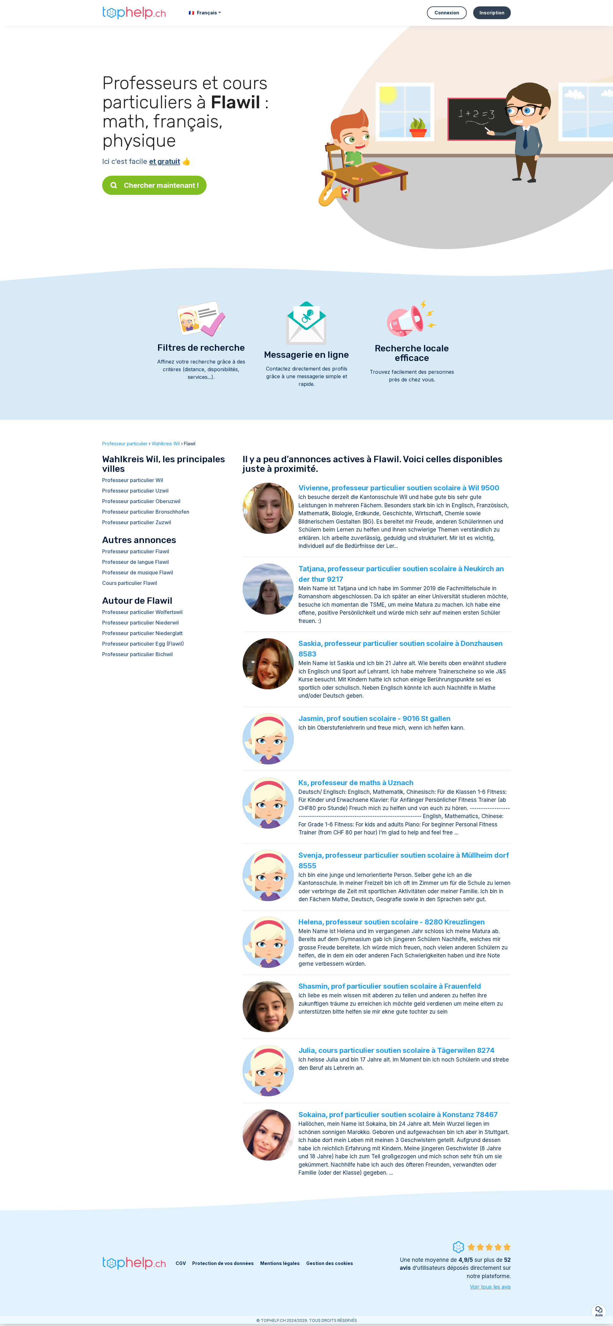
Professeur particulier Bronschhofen (145, 512)
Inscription (492, 12)
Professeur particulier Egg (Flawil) (143, 643)
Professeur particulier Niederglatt (142, 633)
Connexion (447, 12)
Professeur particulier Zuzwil (136, 522)
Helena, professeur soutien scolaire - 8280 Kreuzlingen (392, 922)
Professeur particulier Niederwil (140, 622)
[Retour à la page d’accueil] (134, 12)
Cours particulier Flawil (129, 583)
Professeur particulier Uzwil (135, 490)
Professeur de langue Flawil (135, 562)
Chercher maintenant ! (161, 185)
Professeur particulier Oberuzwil (141, 501)
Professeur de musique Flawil (137, 572)
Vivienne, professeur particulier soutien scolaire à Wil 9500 (399, 488)
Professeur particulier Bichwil (137, 654)
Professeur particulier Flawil (135, 551)
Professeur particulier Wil (132, 480)
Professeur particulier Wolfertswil (142, 612)
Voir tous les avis (490, 1287)
